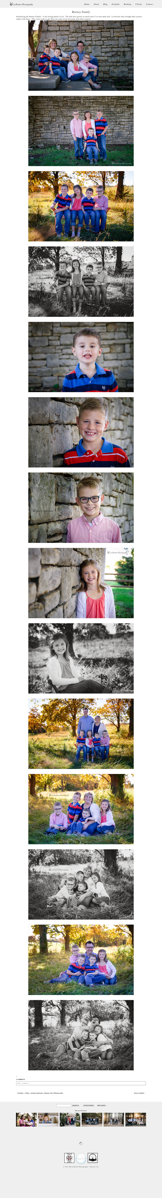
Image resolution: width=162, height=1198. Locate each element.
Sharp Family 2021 (114, 1120)
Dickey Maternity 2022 (26, 1120)
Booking (127, 4)
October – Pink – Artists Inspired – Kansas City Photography (40, 1093)
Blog (105, 4)
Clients (138, 4)
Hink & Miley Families (69, 1120)
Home (86, 4)
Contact (149, 4)
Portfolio (116, 4)
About (96, 4)
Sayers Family (139, 1093)
